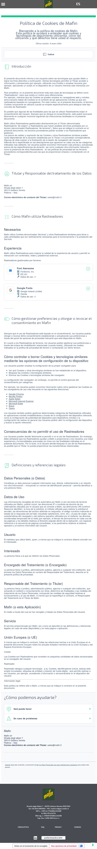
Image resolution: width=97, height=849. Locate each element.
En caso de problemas (25, 718)
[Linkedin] (35, 838)
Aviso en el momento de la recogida (30, 846)
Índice (51, 54)
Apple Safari (14, 398)
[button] (3, 4)
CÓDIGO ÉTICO (23, 827)
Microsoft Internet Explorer (21, 401)
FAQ (42, 827)
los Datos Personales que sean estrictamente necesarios (58, 765)
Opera (12, 408)
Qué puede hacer (23, 708)
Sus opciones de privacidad (64, 846)
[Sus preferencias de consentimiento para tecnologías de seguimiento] (93, 845)
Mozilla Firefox (15, 396)
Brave (11, 405)
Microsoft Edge (16, 403)
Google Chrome (16, 394)
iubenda (7, 765)
